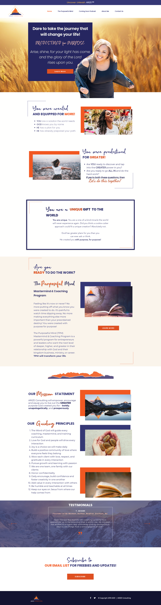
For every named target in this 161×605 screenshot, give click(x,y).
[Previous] (12, 55)
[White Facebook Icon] (90, 598)
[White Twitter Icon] (95, 598)
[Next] (149, 55)
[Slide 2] (80, 542)
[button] (80, 577)
